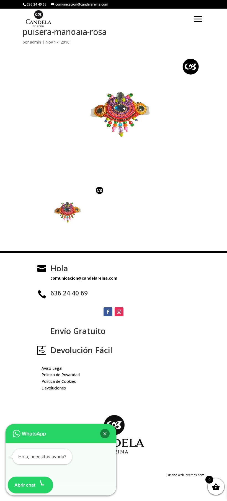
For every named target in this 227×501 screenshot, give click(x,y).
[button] (105, 433)
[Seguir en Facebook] (108, 311)
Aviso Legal (52, 368)
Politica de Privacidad (61, 374)
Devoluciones (54, 388)
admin (35, 42)
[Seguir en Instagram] (119, 311)
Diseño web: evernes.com (185, 475)
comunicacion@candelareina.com (83, 278)
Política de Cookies (59, 381)
